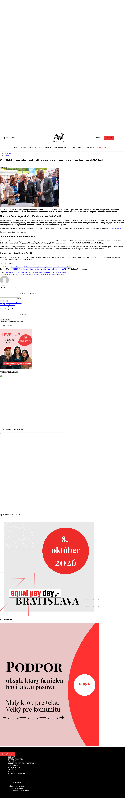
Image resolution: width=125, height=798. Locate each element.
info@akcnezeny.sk (16, 788)
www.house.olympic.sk (113, 228)
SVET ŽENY (12, 769)
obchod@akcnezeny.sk (17, 786)
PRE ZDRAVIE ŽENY (14, 767)
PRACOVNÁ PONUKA (15, 759)
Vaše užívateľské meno (28, 293)
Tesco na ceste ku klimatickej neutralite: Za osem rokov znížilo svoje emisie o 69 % (36, 275)
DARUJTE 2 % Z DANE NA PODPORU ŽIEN (22, 763)
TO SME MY (12, 761)
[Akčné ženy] (58, 137)
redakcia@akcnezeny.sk (21, 790)
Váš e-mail (23, 314)
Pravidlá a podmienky (7, 305)
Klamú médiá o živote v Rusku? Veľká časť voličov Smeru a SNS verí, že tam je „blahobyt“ (36, 273)
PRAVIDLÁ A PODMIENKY (17, 773)
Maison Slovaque (17, 267)
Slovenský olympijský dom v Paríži (58, 267)
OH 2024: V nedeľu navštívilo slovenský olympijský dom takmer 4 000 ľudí (51, 160)
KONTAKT (11, 757)
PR (25, 267)
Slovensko (7, 153)
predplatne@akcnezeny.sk (21, 783)
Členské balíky (7, 754)
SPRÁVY (6, 155)
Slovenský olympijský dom (35, 267)
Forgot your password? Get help (11, 303)
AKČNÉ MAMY (13, 765)
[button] (8, 138)
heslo (19, 299)
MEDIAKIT (11, 771)
